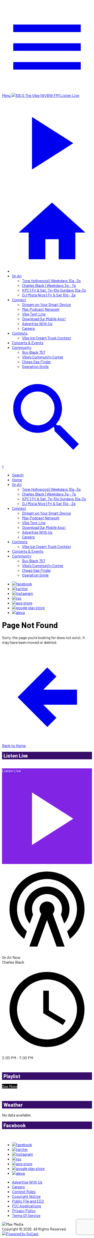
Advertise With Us (37, 323)
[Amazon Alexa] (18, 612)
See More (9, 1086)
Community (21, 347)
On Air (17, 275)
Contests (20, 333)
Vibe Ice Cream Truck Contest (46, 337)
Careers (28, 328)
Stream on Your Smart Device (46, 304)
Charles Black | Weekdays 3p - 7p (49, 285)
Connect (19, 299)
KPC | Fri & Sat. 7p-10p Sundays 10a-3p (54, 290)
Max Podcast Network (40, 309)
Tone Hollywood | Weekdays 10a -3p (51, 280)
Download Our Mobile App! (44, 318)
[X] (20, 588)
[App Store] (22, 602)
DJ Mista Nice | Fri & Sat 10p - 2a (48, 294)
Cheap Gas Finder (36, 361)
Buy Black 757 (33, 352)
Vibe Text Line (34, 314)
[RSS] (16, 598)
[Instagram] (22, 593)
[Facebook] (22, 583)
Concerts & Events (27, 342)
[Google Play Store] (28, 607)
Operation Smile (35, 366)
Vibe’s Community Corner (42, 356)
